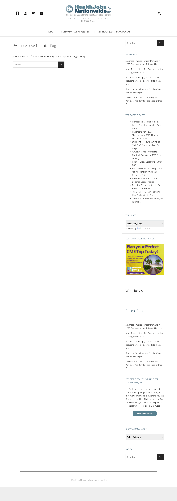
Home (50, 31)
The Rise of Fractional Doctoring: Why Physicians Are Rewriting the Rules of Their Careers (144, 100)
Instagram (28, 13)
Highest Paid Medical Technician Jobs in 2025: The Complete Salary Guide (147, 125)
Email (44, 13)
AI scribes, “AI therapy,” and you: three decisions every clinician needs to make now (143, 80)
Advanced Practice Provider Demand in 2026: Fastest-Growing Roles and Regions (144, 63)
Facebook (20, 13)
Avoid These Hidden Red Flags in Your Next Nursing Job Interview (145, 71)
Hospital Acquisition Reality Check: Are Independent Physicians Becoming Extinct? (147, 171)
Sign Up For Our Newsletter (75, 31)
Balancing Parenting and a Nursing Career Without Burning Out (144, 91)
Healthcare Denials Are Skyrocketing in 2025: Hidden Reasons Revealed (145, 135)
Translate (146, 228)
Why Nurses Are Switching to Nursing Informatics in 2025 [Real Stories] (146, 155)
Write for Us (134, 290)
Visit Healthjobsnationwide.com (114, 31)
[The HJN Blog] (88, 10)
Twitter (36, 13)
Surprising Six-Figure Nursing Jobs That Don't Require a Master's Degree (147, 145)
